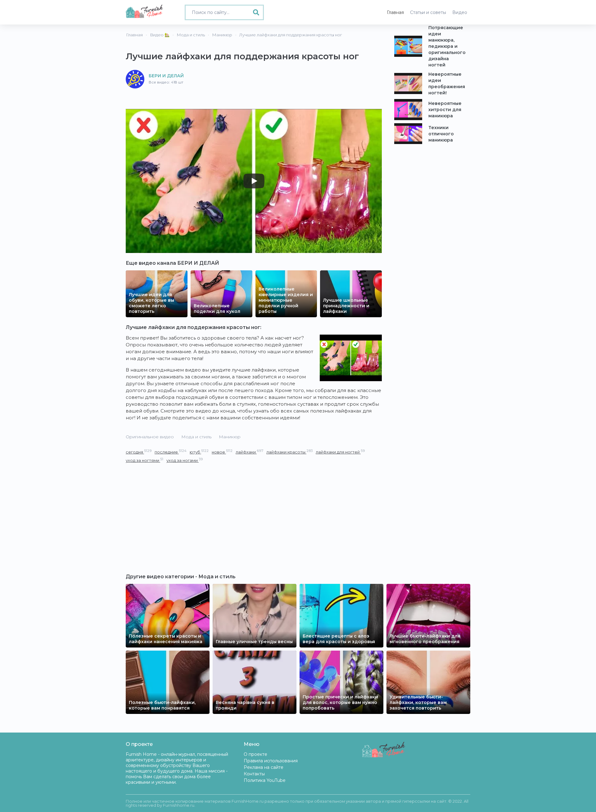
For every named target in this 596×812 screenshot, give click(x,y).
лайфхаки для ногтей (340, 451)
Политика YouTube (265, 780)
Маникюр (230, 437)
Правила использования (271, 761)
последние (171, 451)
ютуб (199, 451)
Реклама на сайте (263, 767)
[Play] (253, 181)
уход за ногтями (144, 460)
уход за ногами (184, 460)
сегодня (138, 451)
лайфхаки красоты (289, 451)
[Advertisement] (253, 510)
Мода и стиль (196, 437)
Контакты (254, 774)
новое (222, 451)
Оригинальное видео (150, 437)
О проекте (255, 754)
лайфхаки (249, 451)
